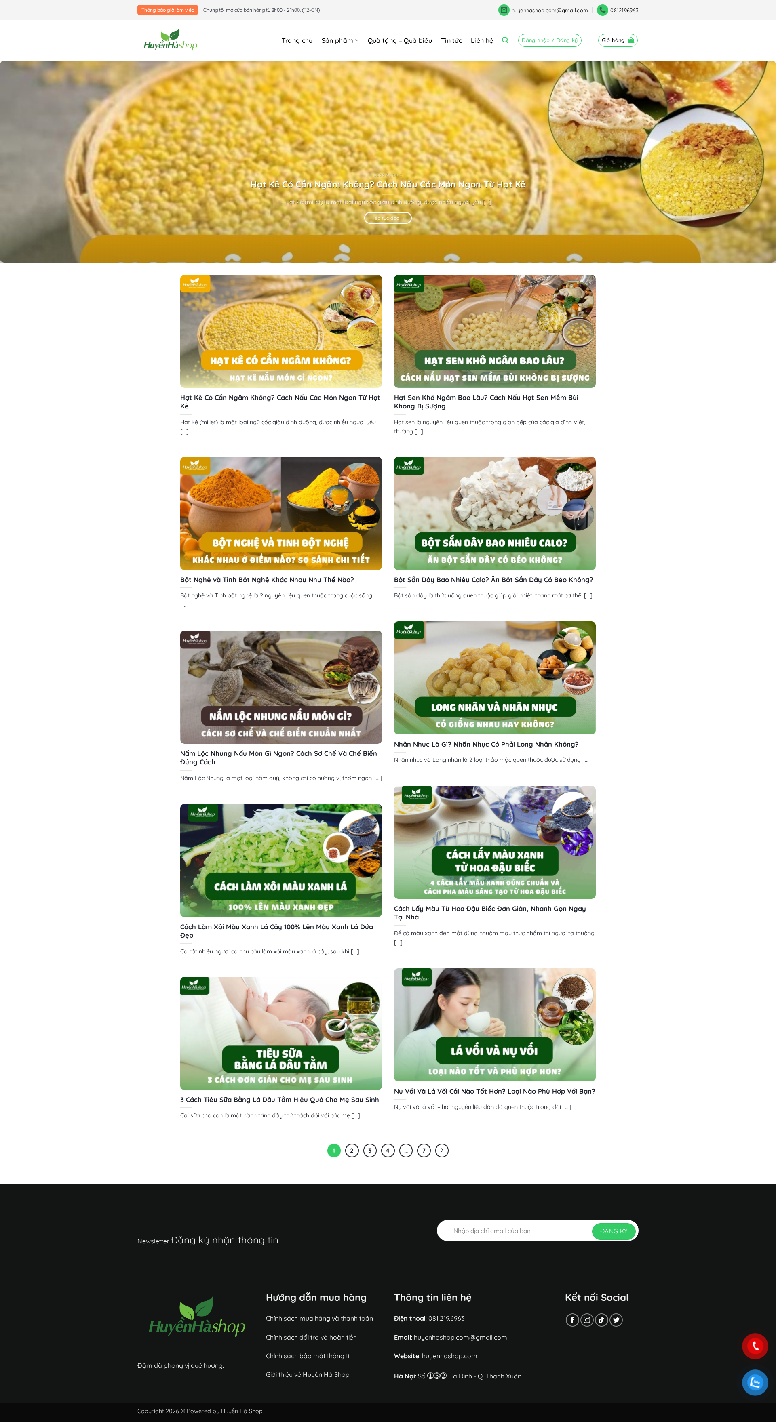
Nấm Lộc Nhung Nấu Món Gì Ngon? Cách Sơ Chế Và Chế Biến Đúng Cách (278, 757)
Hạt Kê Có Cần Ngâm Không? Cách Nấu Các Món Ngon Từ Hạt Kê (388, 184)
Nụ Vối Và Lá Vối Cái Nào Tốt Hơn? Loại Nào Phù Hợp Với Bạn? (494, 1091)
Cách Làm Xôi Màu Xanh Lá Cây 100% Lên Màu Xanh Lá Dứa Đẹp (276, 931)
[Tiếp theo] (442, 1150)
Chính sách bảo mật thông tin (309, 1356)
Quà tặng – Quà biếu (400, 40)
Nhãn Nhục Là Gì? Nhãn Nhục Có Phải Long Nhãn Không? (486, 744)
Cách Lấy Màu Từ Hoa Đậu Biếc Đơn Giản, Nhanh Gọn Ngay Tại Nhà (490, 912)
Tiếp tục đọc (388, 218)
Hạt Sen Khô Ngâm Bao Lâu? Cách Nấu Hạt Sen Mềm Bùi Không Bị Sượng (486, 401)
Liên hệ (482, 40)
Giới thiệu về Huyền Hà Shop (308, 1374)
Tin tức (451, 40)
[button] (505, 40)
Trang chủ (297, 40)
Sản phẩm (338, 40)
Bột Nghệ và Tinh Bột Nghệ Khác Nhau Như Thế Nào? (267, 579)
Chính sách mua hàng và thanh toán (319, 1318)
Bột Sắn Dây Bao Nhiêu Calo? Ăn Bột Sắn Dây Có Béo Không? (493, 579)
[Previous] (26, 161)
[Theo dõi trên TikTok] (601, 1320)
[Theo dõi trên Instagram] (587, 1320)
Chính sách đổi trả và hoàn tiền (311, 1337)
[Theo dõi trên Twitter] (616, 1320)
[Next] (750, 161)
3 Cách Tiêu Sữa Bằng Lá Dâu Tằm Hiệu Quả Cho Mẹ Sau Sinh (279, 1099)
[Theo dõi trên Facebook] (572, 1320)
